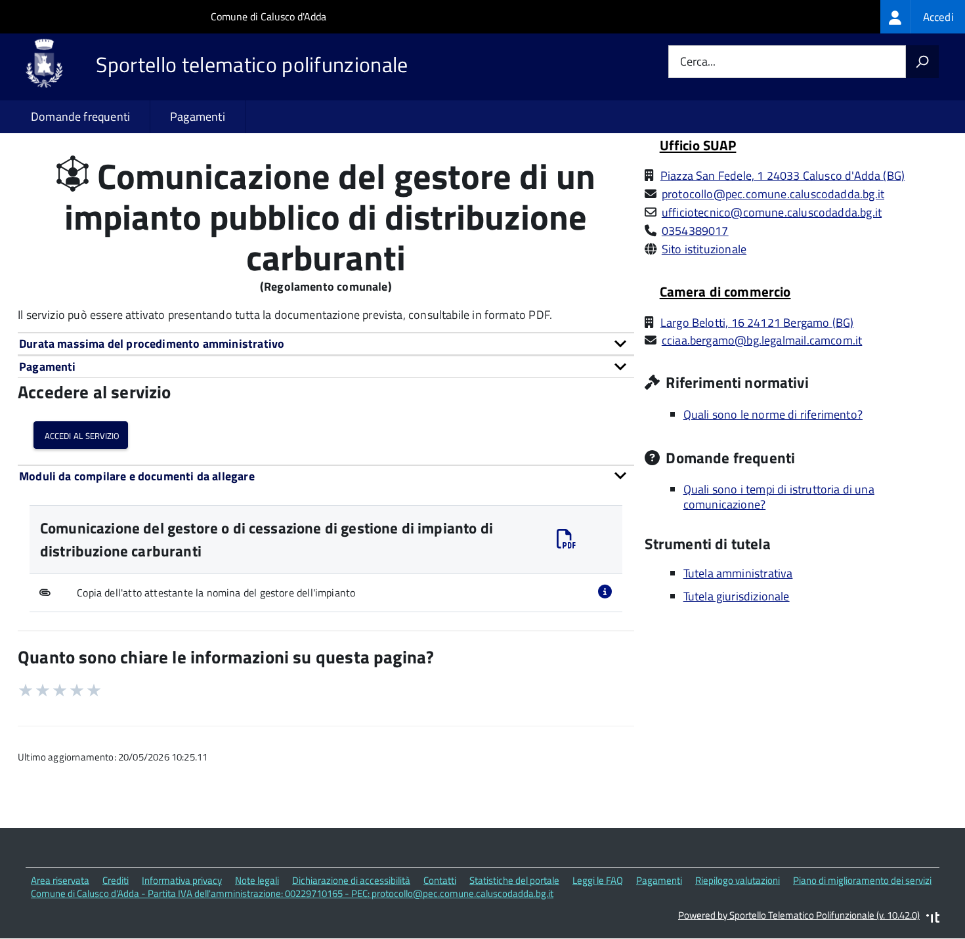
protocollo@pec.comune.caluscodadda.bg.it (773, 194)
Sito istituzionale (704, 249)
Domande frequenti (80, 116)
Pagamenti (197, 116)
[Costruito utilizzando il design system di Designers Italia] (932, 919)
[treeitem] (922, 16)
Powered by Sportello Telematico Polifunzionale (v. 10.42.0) (799, 915)
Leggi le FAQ (597, 880)
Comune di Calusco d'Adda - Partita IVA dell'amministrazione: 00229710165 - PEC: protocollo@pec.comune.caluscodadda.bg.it (292, 893)
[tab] (326, 343)
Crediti (115, 880)
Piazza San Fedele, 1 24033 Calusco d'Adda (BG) (782, 175)
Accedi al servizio (80, 435)
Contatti (439, 880)
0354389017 (695, 231)
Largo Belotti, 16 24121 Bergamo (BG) (756, 322)
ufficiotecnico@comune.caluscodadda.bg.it (772, 212)
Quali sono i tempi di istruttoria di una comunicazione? (778, 496)
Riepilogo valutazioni (737, 880)
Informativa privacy (182, 880)
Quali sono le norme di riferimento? (773, 414)
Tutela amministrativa (738, 573)
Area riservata (60, 880)
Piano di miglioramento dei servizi (862, 880)
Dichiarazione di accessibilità (351, 880)
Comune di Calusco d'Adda (268, 16)
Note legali (257, 880)
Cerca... (698, 62)
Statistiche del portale (514, 880)
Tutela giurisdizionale (736, 596)
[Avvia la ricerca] (922, 61)
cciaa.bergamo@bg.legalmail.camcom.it (762, 340)
